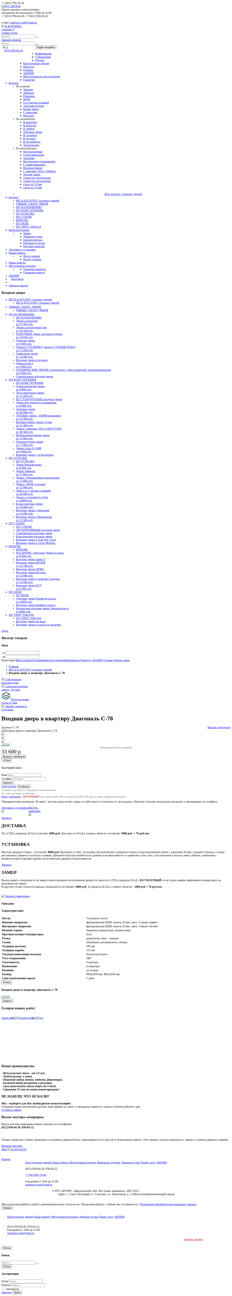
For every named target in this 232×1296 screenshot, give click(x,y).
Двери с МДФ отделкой (30, 486)
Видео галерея (32, 259)
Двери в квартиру (27, 322)
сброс (4, 630)
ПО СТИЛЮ (24, 216)
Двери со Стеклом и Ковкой (33, 492)
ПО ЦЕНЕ (22, 223)
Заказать (8, 782)
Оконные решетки (34, 269)
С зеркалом (30, 112)
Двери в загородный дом (31, 329)
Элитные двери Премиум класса (36, 600)
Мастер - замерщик (34, 809)
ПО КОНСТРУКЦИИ (29, 210)
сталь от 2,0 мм (32, 187)
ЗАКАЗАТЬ (8, 786)
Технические (31, 145)
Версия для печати (219, 727)
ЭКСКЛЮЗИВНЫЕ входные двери (38, 530)
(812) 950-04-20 (13, 50)
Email (4, 1281)
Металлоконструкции (22, 265)
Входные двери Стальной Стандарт (38, 580)
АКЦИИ (28, 73)
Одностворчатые (33, 154)
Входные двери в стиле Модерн (35, 543)
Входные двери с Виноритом (34, 518)
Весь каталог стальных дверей (123, 194)
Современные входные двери (34, 533)
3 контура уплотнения (37, 181)
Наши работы (17, 252)
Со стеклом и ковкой (36, 102)
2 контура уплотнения (37, 177)
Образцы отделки (34, 243)
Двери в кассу (24, 365)
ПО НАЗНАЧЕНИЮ (29, 207)
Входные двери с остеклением (34, 454)
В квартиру (30, 122)
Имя (4, 774)
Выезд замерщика (11, 796)
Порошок (29, 96)
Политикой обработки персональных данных (168, 1204)
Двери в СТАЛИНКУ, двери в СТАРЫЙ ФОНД (45, 349)
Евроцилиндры (32, 239)
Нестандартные (32, 151)
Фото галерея (31, 256)
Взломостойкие (32, 167)
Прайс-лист (148, 1162)
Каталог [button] (14, 197)
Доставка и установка (22, 249)
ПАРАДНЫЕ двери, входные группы (39, 335)
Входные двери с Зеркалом (32, 512)
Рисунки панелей (34, 246)
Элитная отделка (33, 105)
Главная (13, 666)
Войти (17, 1292)
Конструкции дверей (36, 63)
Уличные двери (32, 132)
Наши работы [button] (17, 262)
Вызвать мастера (11, 1145)
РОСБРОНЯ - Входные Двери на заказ (40, 554)
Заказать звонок (11, 39)
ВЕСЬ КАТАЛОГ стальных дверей (37, 200)
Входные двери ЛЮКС (30, 569)
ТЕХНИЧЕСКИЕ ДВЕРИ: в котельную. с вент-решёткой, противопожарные (63, 371)
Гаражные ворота (34, 272)
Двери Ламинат (25, 473)
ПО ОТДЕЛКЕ (25, 213)
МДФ (26, 99)
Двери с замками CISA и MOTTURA (39, 430)
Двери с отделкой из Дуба (32, 499)
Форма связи (122, 660)
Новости (28, 66)
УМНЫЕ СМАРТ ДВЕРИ (32, 203)
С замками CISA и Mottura (39, 171)
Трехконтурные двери (29, 443)
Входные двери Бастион (31, 574)
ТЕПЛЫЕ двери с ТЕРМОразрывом (38, 417)
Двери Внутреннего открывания (36, 404)
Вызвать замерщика (14, 756)
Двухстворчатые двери (30, 394)
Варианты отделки (108, 1162)
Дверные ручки (32, 236)
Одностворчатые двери (30, 388)
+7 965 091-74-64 (35, 1174)
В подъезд (29, 138)
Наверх (6, 1159)
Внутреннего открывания (39, 161)
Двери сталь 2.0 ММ (28, 450)
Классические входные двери (34, 536)
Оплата (39, 60)
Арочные (29, 158)
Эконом (28, 89)
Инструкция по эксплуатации (41, 76)
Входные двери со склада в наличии (38, 624)
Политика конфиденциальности (160, 1190)
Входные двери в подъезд (32, 360)
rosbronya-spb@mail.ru (23, 22)
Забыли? (6, 1292)
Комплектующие (19, 230)
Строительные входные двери (34, 376)
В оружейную (31, 141)
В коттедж (29, 125)
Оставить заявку (11, 1109)
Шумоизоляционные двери (33, 437)
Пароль (6, 1285)
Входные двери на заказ (30, 621)
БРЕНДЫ (22, 220)
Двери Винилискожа (29, 466)
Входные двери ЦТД (29, 587)
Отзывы (28, 69)
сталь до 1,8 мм (32, 184)
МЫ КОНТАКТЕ (14, 1149)
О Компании (43, 56)
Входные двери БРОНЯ (30, 564)
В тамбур (28, 128)
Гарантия (29, 79)
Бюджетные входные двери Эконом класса (42, 610)
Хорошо (7, 1208)
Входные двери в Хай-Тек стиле (36, 539)
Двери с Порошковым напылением (37, 479)
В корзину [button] (23, 786)
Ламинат (28, 92)
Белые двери (31, 109)
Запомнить (12, 1289)
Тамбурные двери (27, 355)
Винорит (28, 115)
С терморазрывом (34, 164)
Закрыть (6, 817)
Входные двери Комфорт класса (35, 605)
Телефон (6, 778)
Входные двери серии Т (30, 559)
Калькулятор (16, 282)
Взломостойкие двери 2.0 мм (34, 424)
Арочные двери (25, 411)
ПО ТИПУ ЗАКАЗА (28, 226)
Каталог (14, 83)
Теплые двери (31, 174)
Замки (27, 233)
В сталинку (30, 135)
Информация (43, 53)
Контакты (17, 279)
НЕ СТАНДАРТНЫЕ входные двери (39, 399)
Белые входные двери (29, 505)
